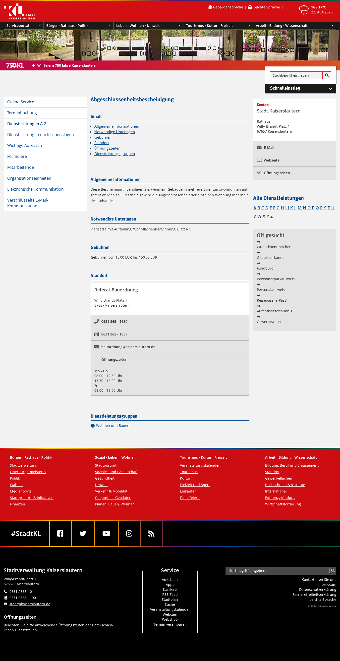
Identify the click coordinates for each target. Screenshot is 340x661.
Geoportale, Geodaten (113, 497)
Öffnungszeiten (107, 148)
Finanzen (17, 504)
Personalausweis (271, 289)
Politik (15, 478)
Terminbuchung (22, 112)
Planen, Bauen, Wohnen (115, 504)
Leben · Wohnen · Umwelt (138, 25)
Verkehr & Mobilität (111, 491)
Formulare (17, 156)
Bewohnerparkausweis (276, 278)
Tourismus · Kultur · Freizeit (209, 25)
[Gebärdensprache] (210, 7)
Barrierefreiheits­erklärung (314, 594)
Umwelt (101, 484)
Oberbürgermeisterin (28, 471)
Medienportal (21, 491)
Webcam (170, 614)
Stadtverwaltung (23, 465)
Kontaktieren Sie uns (319, 579)
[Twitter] (83, 533)
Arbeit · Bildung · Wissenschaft (282, 25)
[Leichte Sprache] (250, 7)
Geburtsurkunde (270, 257)
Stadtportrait (105, 465)
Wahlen (16, 484)
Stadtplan (170, 599)
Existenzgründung (280, 497)
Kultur (185, 478)
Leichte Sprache (266, 7)
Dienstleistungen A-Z (26, 123)
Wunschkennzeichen (274, 246)
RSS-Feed (170, 594)
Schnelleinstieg (285, 88)
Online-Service (20, 102)
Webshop (170, 619)
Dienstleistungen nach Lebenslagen (40, 134)
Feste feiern (190, 497)
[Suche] (327, 75)
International (276, 491)
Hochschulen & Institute (285, 484)
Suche (170, 604)
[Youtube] (106, 533)
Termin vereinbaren (170, 624)
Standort (101, 142)
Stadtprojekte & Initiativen (32, 497)
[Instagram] (129, 533)
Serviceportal (17, 25)
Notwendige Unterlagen (114, 131)
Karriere (170, 589)
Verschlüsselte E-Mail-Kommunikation (27, 203)
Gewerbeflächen (278, 478)
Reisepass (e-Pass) (272, 300)
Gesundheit (104, 478)
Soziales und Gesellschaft (116, 471)
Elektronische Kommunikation (35, 189)
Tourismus (189, 471)
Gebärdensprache (228, 7)
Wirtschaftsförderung (283, 504)
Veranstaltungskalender (200, 465)
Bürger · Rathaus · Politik (67, 25)
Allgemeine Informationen (116, 126)
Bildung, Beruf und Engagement (292, 465)
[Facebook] (60, 533)
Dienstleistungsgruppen (114, 153)
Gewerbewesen (270, 321)
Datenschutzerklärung (317, 589)
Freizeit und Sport (195, 484)
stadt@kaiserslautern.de (29, 604)
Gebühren (103, 137)
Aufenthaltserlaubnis (274, 311)
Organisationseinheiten (29, 178)
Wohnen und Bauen (112, 425)
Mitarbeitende (20, 167)
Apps (170, 584)
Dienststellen (26, 630)
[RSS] (151, 533)
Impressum (326, 584)
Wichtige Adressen (24, 145)
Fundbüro (265, 268)
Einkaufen (188, 491)
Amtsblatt (170, 579)
